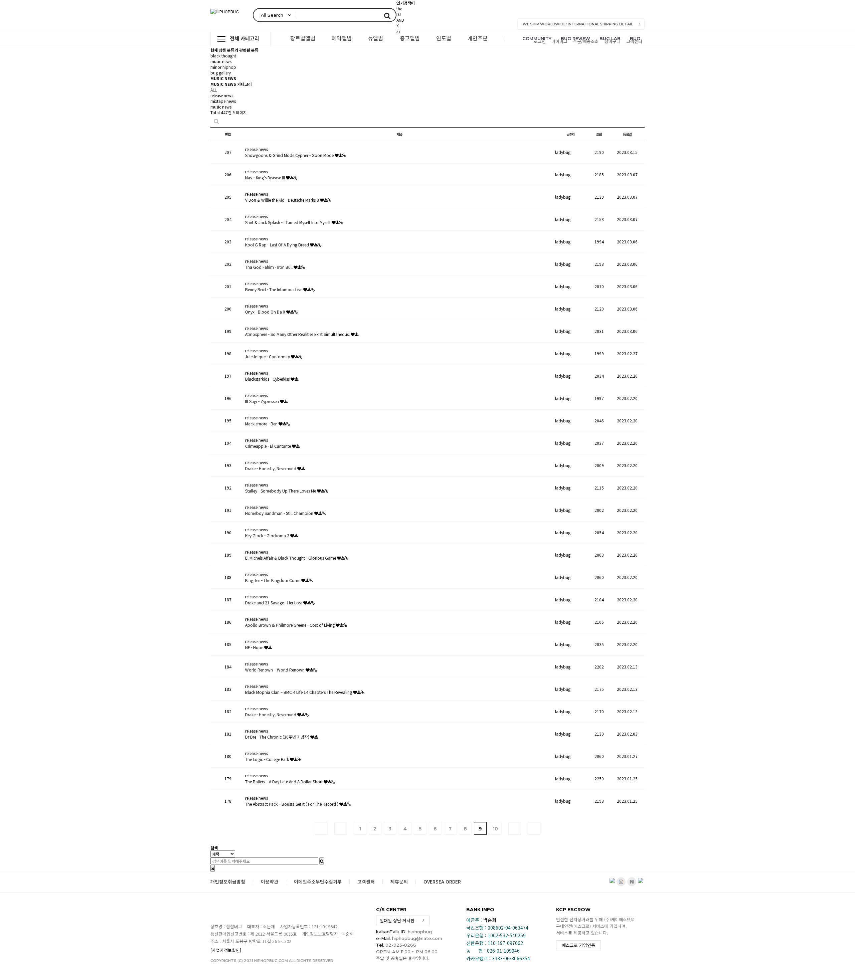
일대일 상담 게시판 (397, 920)
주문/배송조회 (586, 41)
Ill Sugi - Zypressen (262, 401)
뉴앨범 (375, 38)
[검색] (387, 15)
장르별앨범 (302, 38)
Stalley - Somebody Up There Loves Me (281, 491)
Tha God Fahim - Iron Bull (269, 267)
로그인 (540, 41)
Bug (635, 38)
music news (220, 61)
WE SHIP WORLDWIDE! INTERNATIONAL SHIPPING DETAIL (578, 24)
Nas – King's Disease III (265, 177)
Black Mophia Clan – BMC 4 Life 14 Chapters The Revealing (299, 692)
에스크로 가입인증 (578, 945)
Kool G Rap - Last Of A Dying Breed (277, 244)
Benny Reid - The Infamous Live (274, 289)
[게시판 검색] (216, 121)
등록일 (627, 134)
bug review (575, 38)
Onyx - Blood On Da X (265, 312)
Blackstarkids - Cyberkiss (268, 379)
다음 (514, 828)
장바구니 (613, 41)
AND (400, 20)
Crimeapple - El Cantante (268, 446)
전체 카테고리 (244, 38)
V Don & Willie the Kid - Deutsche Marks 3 (282, 200)
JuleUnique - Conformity (268, 356)
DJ (398, 14)
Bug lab (610, 38)
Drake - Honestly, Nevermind (271, 468)
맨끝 (534, 828)
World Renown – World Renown (275, 669)
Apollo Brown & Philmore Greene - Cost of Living (290, 625)
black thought (223, 55)
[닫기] (212, 868)
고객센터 (634, 41)
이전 (340, 828)
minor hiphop (223, 67)
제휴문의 (399, 881)
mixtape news (223, 101)
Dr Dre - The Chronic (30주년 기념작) (277, 737)
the (399, 8)
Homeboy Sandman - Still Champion (279, 513)
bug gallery (220, 72)
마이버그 (559, 41)
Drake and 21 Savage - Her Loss (274, 602)
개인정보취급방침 (227, 881)
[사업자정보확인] (225, 950)
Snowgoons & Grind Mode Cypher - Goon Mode (290, 155)
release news (221, 95)
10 (495, 829)
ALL (213, 89)
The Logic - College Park (267, 759)
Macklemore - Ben (262, 423)
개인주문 (478, 38)
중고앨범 (410, 38)
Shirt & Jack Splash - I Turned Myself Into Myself (288, 222)
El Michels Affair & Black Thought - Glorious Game (291, 558)
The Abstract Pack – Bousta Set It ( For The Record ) (292, 804)
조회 (599, 134)
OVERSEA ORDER (442, 881)
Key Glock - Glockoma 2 (267, 535)
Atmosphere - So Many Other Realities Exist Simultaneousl (298, 334)
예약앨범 (342, 38)
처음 (321, 828)
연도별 (443, 38)
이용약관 (269, 881)
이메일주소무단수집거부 (318, 881)
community (536, 38)
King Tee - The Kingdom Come (273, 580)
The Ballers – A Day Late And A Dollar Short (284, 781)
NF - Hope (254, 647)
